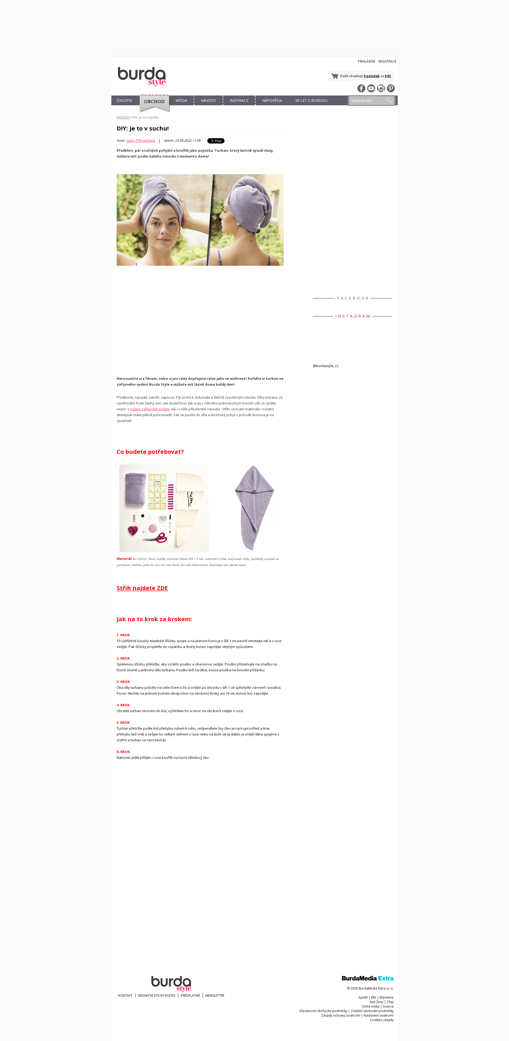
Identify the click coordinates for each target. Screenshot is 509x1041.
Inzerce (388, 1006)
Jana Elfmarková (140, 140)
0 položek (372, 76)
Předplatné (190, 995)
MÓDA (181, 100)
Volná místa (370, 1006)
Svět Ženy (376, 1002)
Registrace (387, 61)
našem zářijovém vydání (149, 409)
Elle (373, 997)
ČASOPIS (124, 100)
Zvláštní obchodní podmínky (372, 1011)
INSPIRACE (239, 100)
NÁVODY (208, 100)
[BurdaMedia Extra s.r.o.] (368, 979)
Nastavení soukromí (379, 1015)
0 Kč (388, 76)
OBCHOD (153, 106)
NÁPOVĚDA (272, 100)
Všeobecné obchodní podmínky (323, 1011)
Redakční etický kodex (156, 995)
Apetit (363, 997)
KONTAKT (125, 995)
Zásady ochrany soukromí (340, 1015)
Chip (390, 1002)
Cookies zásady (382, 1020)
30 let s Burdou (311, 100)
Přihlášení (366, 61)
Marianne (387, 997)
